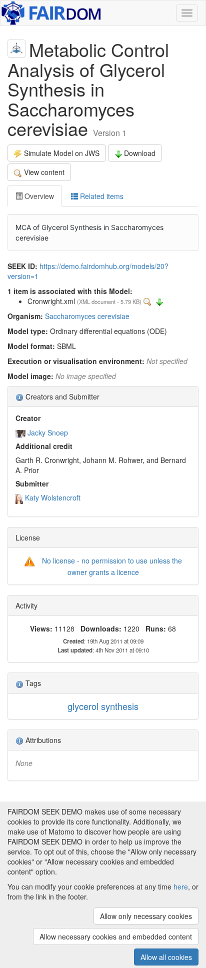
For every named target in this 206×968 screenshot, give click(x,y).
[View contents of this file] (149, 301)
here (181, 887)
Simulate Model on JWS (62, 153)
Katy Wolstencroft (52, 497)
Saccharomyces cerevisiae (87, 316)
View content (44, 172)
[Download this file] (160, 301)
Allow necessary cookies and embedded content (116, 937)
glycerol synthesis (103, 706)
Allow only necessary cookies (146, 916)
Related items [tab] (101, 196)
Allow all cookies (166, 957)
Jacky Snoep (48, 433)
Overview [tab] (38, 196)
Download (140, 153)
